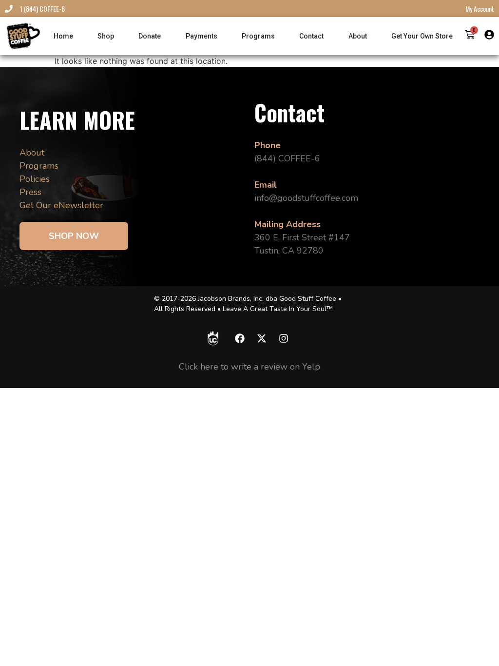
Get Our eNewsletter (61, 205)
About (31, 152)
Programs (38, 166)
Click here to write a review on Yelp (249, 366)
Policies (34, 179)
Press (30, 192)
